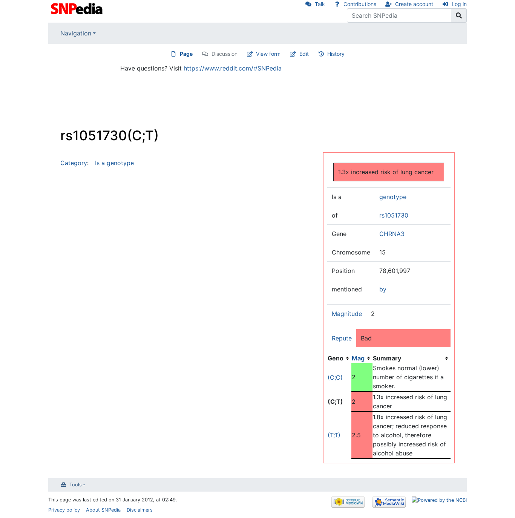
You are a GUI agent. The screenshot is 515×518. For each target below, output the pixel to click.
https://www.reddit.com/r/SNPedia (233, 68)
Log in (459, 4)
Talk (320, 4)
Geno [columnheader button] (335, 358)
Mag (358, 358)
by (382, 289)
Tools (75, 484)
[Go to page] (459, 15)
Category (73, 163)
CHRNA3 (392, 234)
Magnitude (347, 313)
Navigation (75, 33)
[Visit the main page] (77, 8)
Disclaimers (140, 510)
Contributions (359, 4)
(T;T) (334, 435)
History (336, 54)
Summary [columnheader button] (387, 358)
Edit (304, 54)
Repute (342, 338)
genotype (392, 197)
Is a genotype (114, 163)
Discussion (225, 54)
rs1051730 (393, 215)
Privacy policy (64, 510)
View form (268, 54)
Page (186, 54)
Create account (414, 4)
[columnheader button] (361, 358)
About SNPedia (103, 510)
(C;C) (335, 377)
